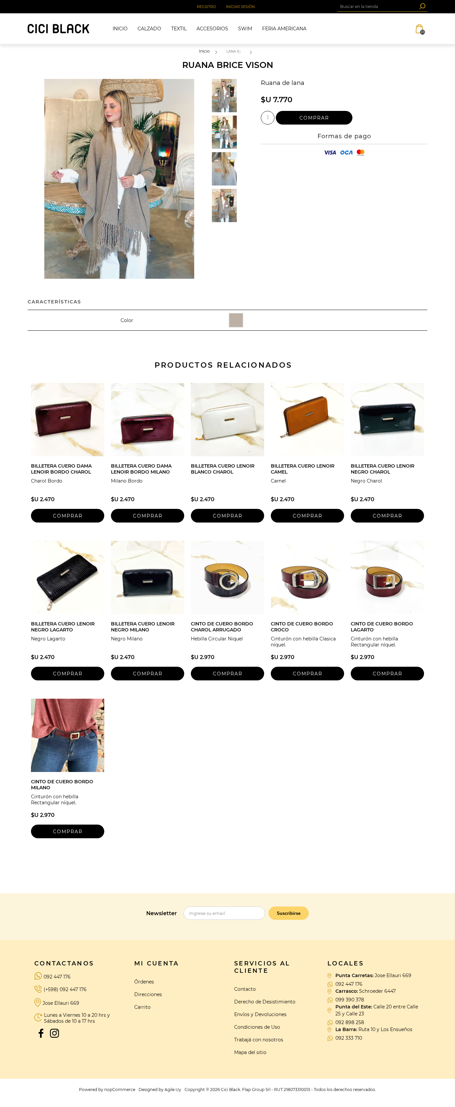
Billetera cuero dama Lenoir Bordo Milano (141, 469)
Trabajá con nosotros (258, 1040)
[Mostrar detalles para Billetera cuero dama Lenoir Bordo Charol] (67, 419)
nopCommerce (119, 1089)
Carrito (142, 1007)
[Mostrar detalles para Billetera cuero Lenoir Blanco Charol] (227, 419)
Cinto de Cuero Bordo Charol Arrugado (222, 627)
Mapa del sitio (250, 1052)
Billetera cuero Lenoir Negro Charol (382, 469)
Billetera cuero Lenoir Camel (302, 469)
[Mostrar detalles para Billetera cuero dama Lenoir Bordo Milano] (147, 419)
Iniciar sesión (240, 6)
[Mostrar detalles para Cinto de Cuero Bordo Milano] (67, 735)
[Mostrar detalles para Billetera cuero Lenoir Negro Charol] (387, 419)
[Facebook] (41, 1033)
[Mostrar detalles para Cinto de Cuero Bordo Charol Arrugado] (227, 577)
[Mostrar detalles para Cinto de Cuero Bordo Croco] (307, 577)
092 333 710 (348, 1038)
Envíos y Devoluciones (260, 1014)
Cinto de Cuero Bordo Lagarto (382, 627)
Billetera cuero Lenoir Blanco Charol (222, 469)
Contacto (245, 989)
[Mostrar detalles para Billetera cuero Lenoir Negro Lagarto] (67, 577)
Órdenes (144, 982)
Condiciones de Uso (257, 1027)
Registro (206, 6)
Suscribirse (288, 913)
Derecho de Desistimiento (264, 1002)
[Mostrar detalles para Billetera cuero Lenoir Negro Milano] (147, 577)
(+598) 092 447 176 (65, 989)
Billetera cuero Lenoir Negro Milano (143, 627)
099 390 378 (349, 1000)
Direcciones (148, 994)
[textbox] (377, 6)
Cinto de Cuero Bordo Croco (302, 627)
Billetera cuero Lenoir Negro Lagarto (63, 627)
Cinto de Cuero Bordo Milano (62, 785)
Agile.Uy (173, 1089)
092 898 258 (349, 1022)
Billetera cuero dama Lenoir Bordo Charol (61, 469)
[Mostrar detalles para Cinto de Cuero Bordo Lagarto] (387, 577)
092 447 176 (57, 977)
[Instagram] (54, 1033)
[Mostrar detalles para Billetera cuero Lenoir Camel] (307, 419)
